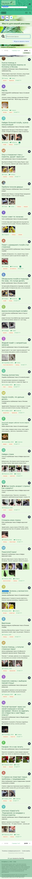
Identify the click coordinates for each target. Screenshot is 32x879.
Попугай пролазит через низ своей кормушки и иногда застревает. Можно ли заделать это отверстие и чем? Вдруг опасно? (15, 711)
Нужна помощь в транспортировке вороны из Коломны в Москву (14, 65)
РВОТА (4, 91)
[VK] (7, 17)
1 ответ (13, 78)
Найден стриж (8, 454)
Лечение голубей (24, 126)
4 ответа (18, 474)
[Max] (3, 17)
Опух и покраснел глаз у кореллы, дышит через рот (13, 156)
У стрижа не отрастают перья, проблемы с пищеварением (14, 778)
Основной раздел (21, 159)
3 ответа (16, 578)
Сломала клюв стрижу (11, 520)
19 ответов (14, 266)
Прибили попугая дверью (12, 187)
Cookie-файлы (26, 851)
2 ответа (13, 110)
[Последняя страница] (30, 50)
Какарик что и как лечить (12, 747)
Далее (26, 50)
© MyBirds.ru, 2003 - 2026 (9, 861)
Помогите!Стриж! (9, 552)
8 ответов (14, 142)
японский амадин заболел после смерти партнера (15, 423)
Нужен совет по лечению (12, 217)
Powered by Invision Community (16, 853)
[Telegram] (11, 17)
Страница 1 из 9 (16, 50)
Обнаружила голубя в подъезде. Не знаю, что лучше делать (15, 280)
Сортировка (26, 52)
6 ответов (19, 442)
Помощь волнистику (10, 375)
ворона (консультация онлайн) (14, 311)
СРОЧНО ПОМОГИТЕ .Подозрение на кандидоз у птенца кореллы (13, 813)
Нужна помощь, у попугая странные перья (13, 648)
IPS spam (10, 858)
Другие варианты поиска (22, 41)
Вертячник (6, 623)
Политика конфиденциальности (11, 851)
